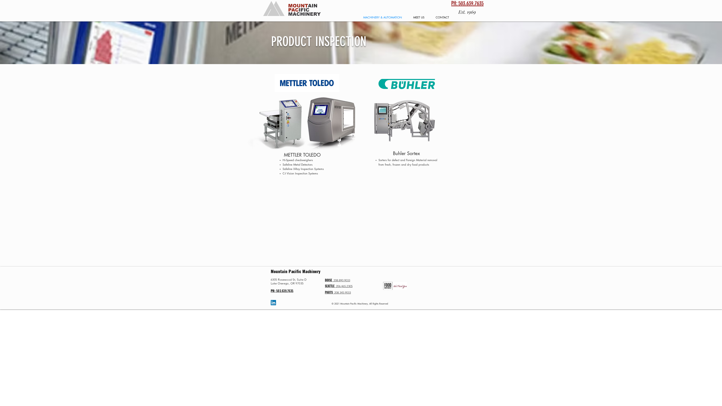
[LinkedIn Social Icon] (273, 302)
